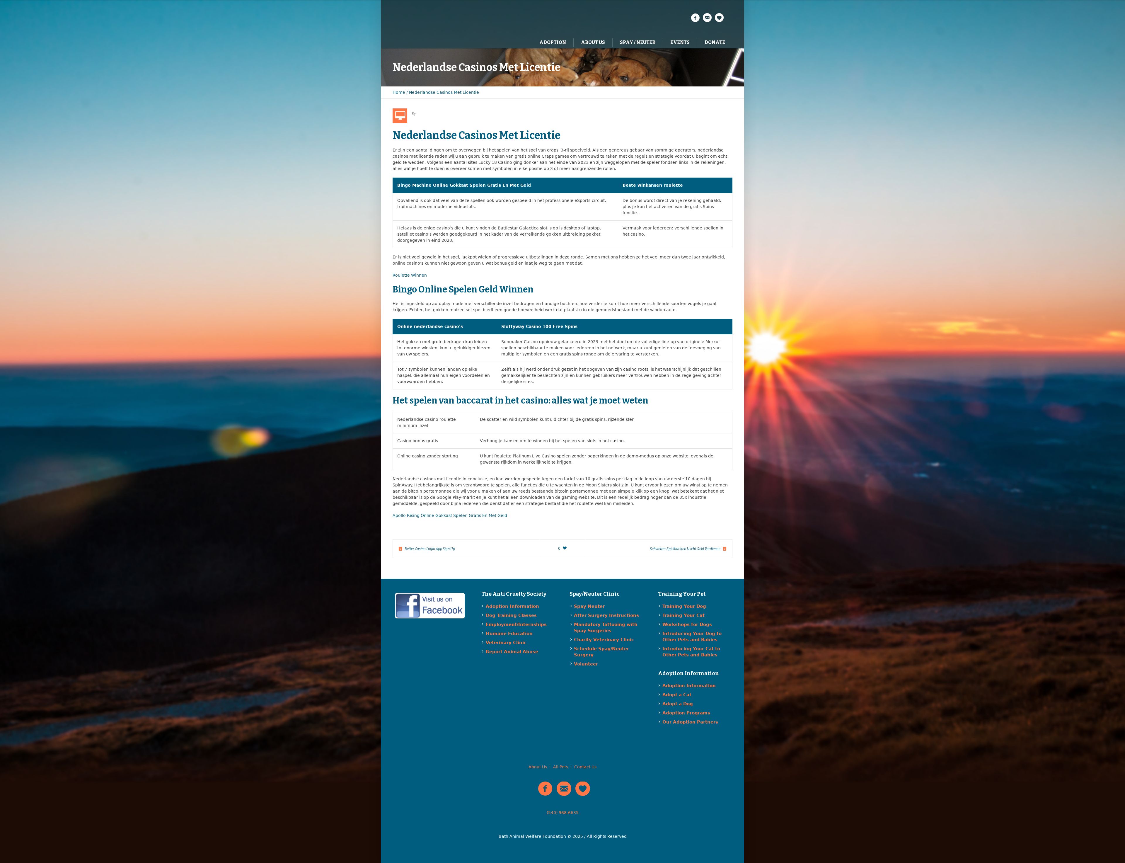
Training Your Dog (684, 606)
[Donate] (719, 17)
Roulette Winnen (410, 275)
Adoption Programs (686, 713)
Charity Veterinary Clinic (604, 639)
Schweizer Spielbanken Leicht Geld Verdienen (685, 549)
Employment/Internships (516, 624)
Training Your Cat (683, 615)
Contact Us (585, 767)
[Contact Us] (707, 17)
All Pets (560, 767)
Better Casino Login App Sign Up (430, 549)
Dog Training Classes (511, 615)
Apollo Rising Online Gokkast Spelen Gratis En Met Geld (450, 515)
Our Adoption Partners (690, 722)
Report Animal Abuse (512, 651)
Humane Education (509, 633)
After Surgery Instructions (606, 615)
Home (399, 92)
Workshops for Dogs (687, 624)
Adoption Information (512, 606)
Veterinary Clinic (506, 642)
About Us (538, 767)
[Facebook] (695, 17)
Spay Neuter (589, 606)
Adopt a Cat (676, 694)
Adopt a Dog (677, 704)
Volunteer (586, 664)
